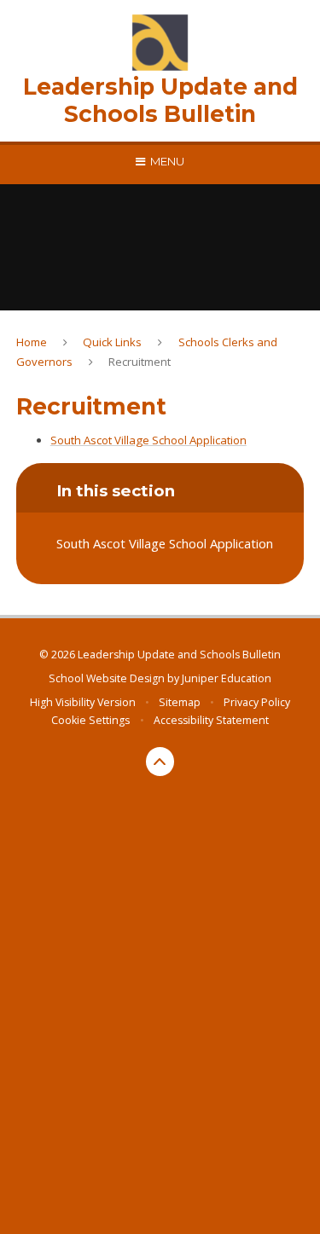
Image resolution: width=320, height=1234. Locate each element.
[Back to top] (160, 761)
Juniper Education (226, 678)
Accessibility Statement (211, 720)
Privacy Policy (257, 702)
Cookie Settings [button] (90, 720)
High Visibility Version (83, 702)
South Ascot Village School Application (148, 440)
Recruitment (139, 361)
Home (31, 342)
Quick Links (112, 342)
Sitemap (180, 702)
